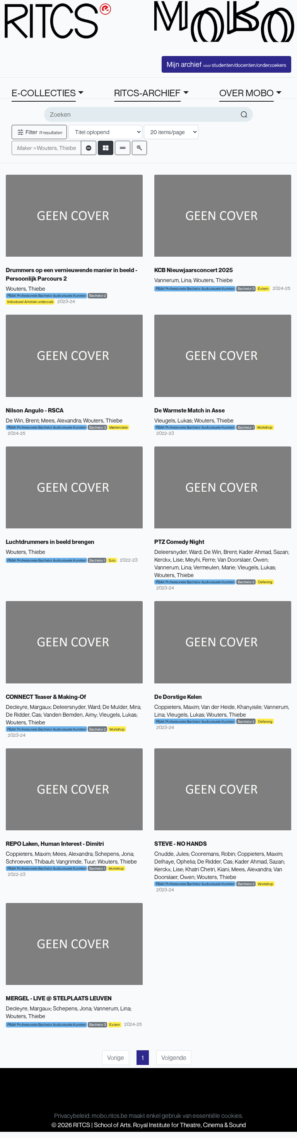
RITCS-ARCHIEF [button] (147, 92)
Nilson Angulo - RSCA (34, 410)
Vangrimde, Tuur (75, 861)
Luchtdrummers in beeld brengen (50, 541)
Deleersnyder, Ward (177, 552)
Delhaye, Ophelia (174, 861)
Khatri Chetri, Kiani (207, 869)
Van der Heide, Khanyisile (231, 707)
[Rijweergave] (122, 148)
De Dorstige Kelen (178, 696)
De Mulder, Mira (121, 707)
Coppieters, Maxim (176, 707)
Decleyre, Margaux (28, 707)
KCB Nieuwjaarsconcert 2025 (193, 269)
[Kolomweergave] (105, 148)
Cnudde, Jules (171, 853)
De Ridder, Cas (23, 714)
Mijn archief (226, 64)
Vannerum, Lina (172, 280)
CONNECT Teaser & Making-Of (46, 696)
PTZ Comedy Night (179, 541)
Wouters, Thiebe (46, 148)
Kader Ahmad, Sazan (263, 552)
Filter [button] (43, 132)
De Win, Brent (22, 420)
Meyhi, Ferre (200, 559)
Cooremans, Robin (213, 853)
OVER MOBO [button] (246, 92)
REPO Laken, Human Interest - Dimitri (55, 843)
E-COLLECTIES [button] (44, 92)
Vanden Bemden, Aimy (70, 714)
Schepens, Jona (114, 853)
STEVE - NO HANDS (180, 843)
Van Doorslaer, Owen (242, 559)
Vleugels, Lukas (173, 420)
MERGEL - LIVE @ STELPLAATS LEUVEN (59, 998)
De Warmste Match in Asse (189, 410)
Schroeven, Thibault (30, 861)
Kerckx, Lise (168, 559)
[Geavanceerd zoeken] (139, 148)
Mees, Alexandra (61, 420)
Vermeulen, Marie (214, 567)
